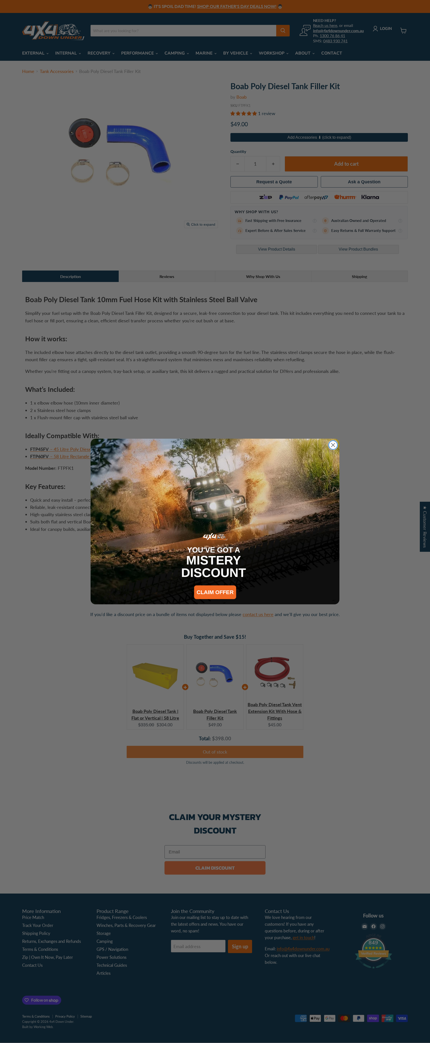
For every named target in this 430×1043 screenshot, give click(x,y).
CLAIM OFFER (215, 592)
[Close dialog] (333, 445)
